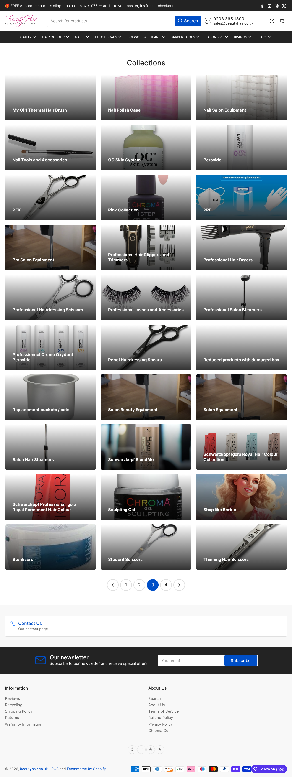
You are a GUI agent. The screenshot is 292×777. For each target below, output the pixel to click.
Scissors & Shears (143, 37)
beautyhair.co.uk (34, 769)
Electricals (106, 37)
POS (55, 769)
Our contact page (33, 629)
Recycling (13, 705)
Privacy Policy (160, 724)
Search (154, 698)
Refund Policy (160, 717)
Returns (12, 717)
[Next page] (179, 585)
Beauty (25, 37)
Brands (240, 37)
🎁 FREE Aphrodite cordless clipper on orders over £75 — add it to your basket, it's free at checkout (89, 6)
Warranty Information (23, 724)
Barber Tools (183, 37)
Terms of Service (163, 711)
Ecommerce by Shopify (86, 769)
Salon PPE (214, 37)
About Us (156, 705)
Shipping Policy (18, 711)
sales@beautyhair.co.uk (233, 23)
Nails (79, 37)
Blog (261, 37)
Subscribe (241, 660)
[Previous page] (112, 585)
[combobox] (124, 21)
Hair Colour (53, 37)
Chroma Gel (158, 730)
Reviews (12, 698)
